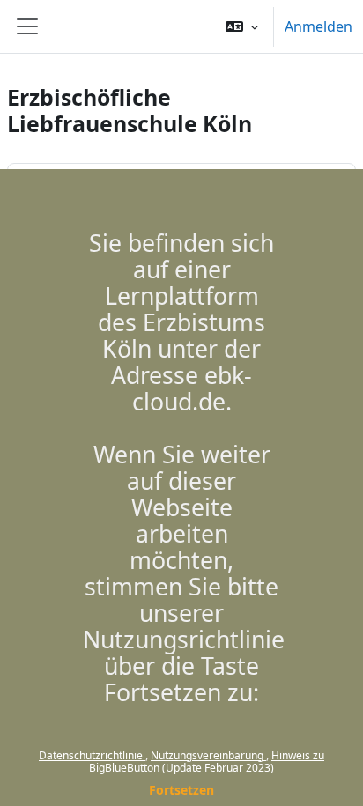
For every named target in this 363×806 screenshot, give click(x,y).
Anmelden (318, 26)
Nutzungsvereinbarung (208, 755)
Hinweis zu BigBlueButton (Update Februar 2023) (206, 761)
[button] (242, 26)
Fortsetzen (181, 789)
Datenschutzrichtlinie (92, 755)
